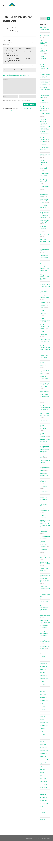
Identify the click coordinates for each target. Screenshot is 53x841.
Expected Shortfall (44, 401)
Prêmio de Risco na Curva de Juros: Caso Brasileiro (45, 355)
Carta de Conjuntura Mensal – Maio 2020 (45, 312)
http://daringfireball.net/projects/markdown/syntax (16, 75)
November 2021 (44, 700)
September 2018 (44, 791)
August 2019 (43, 763)
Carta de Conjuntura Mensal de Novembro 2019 (45, 347)
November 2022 (44, 678)
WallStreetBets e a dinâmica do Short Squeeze (44, 200)
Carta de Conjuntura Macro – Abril (45, 108)
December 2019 (44, 750)
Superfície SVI (43, 486)
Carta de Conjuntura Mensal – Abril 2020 (45, 320)
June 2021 (42, 707)
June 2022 (42, 685)
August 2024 (43, 669)
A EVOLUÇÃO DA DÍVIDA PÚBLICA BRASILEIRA (44, 207)
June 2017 (42, 809)
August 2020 (43, 728)
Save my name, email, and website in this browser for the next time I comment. (17, 100)
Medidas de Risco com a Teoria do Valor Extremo (44, 384)
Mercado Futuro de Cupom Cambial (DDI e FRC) (45, 82)
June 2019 (42, 769)
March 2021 (43, 716)
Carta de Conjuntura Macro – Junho (45, 95)
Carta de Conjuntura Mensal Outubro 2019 (45, 363)
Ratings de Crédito (44, 235)
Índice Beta (43, 246)
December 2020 (44, 722)
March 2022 (43, 694)
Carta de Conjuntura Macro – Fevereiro (45, 139)
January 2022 (43, 697)
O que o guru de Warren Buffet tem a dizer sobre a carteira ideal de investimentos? (45, 624)
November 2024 (44, 666)
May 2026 (42, 657)
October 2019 (43, 756)
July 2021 (42, 703)
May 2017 (42, 813)
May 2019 (42, 772)
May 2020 (42, 738)
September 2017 (44, 803)
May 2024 (42, 672)
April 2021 (42, 713)
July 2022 (42, 682)
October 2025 (43, 663)
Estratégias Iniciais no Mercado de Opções (45, 468)
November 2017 (44, 797)
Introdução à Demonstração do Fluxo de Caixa (44, 268)
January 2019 (43, 785)
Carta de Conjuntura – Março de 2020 (45, 326)
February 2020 (43, 747)
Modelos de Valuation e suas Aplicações (44, 378)
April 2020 (42, 741)
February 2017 (43, 816)
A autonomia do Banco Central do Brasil (44, 194)
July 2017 (42, 806)
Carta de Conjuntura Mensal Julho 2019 (45, 434)
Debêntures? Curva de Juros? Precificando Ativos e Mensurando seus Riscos (45, 523)
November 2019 (44, 753)
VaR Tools (42, 302)
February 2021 (43, 719)
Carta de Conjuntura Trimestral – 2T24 (44, 58)
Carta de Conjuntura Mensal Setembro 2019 (45, 407)
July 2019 (42, 766)
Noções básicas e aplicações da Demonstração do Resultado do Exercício (44, 449)
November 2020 (44, 725)
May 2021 (42, 710)
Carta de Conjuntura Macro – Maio (45, 102)
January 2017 (43, 819)
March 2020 (43, 744)
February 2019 (43, 781)
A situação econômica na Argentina (43, 162)
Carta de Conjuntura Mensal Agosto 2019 (45, 426)
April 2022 (42, 691)
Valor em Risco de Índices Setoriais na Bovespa (45, 371)
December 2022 (44, 675)
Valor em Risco (43, 420)
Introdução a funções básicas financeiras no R (44, 633)
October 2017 (43, 800)
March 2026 (43, 660)
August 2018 (43, 794)
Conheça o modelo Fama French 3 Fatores (44, 570)
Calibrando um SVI (44, 491)
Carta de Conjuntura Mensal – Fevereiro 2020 (45, 333)
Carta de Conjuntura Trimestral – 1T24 (44, 66)
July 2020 (42, 731)
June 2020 (42, 735)
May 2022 (42, 688)
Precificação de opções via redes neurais (44, 475)
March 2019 (43, 778)
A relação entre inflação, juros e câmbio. (44, 257)
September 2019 (44, 760)
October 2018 (43, 788)
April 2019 (42, 775)
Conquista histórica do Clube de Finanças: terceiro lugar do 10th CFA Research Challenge (45, 578)
